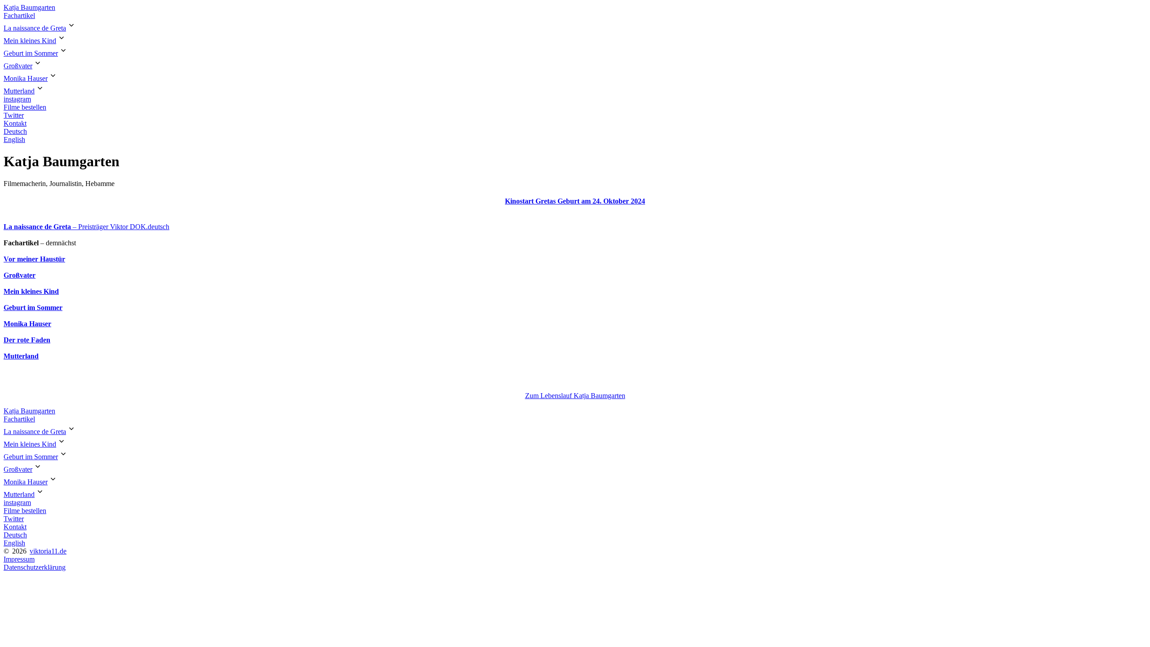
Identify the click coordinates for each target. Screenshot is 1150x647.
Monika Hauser (26, 78)
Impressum (19, 559)
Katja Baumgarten (29, 7)
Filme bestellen (25, 107)
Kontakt (15, 123)
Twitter (14, 115)
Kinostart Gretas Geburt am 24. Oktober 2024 (575, 201)
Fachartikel (19, 15)
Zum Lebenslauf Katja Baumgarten (575, 395)
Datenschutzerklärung (35, 567)
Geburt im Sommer (31, 53)
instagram (17, 99)
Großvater (18, 66)
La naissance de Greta (35, 28)
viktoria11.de (48, 551)
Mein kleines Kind (30, 40)
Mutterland (19, 91)
